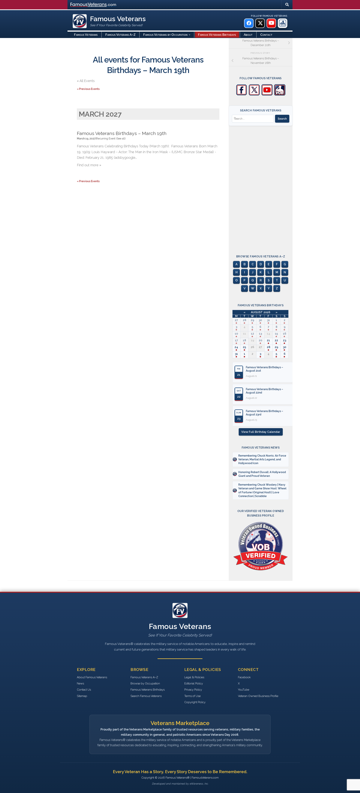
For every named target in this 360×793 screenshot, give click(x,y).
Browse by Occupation (145, 683)
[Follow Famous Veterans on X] (254, 94)
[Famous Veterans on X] (260, 23)
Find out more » (89, 165)
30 (260, 320)
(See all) (121, 138)
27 (236, 320)
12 (252, 333)
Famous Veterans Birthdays (217, 35)
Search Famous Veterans (146, 696)
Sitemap (82, 696)
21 (268, 340)
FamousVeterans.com (93, 4)
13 (260, 333)
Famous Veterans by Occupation (165, 35)
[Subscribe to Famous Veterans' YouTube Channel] (267, 94)
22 (276, 340)
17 (236, 340)
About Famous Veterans (92, 677)
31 (268, 320)
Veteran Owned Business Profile (258, 696)
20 (260, 340)
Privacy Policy (193, 689)
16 (284, 333)
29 (252, 320)
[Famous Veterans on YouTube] (271, 23)
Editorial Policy (193, 683)
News (80, 683)
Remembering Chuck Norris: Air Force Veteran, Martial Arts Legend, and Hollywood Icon (262, 459)
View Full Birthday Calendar (260, 432)
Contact (266, 35)
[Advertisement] (260, 187)
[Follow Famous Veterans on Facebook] (241, 94)
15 (276, 333)
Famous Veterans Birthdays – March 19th (121, 133)
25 (244, 347)
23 (284, 340)
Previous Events (88, 88)
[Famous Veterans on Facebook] (249, 23)
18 (244, 340)
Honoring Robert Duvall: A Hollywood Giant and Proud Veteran (262, 474)
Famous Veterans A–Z (120, 35)
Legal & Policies (194, 677)
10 (236, 333)
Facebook (244, 677)
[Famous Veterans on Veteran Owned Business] (282, 23)
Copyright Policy (195, 702)
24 (236, 347)
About (248, 35)
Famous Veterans (86, 35)
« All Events (86, 81)
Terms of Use (192, 696)
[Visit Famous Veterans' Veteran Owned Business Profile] (279, 94)
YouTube (243, 689)
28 (244, 320)
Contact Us (84, 689)
